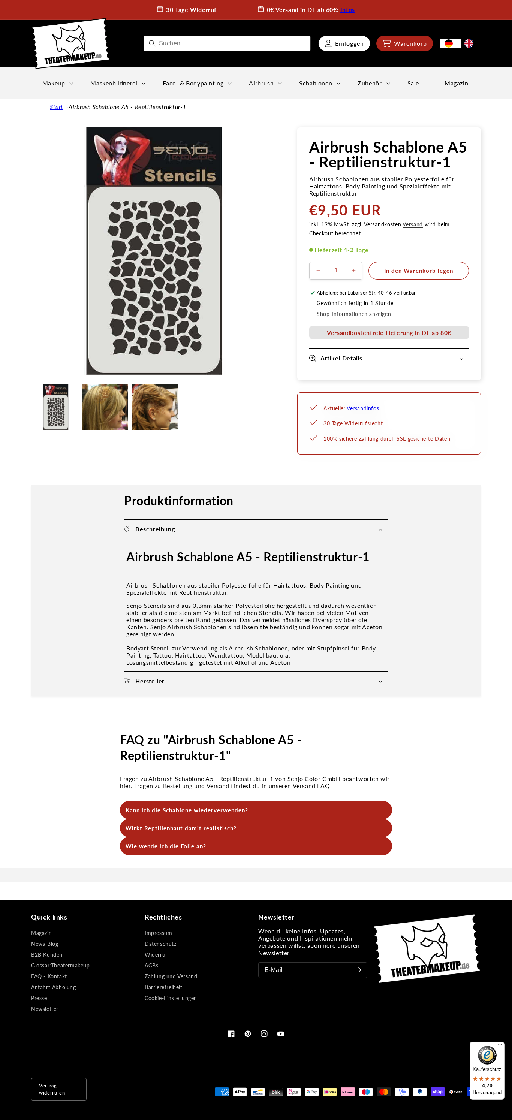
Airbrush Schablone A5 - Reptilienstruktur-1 (127, 106)
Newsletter (44, 1009)
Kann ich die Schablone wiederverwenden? (187, 810)
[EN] (471, 43)
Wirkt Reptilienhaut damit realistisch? (181, 828)
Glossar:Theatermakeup (60, 965)
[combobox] (227, 43)
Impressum (158, 933)
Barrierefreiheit (164, 987)
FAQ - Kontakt (49, 976)
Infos (347, 9)
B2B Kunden (47, 954)
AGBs (151, 965)
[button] (404, 43)
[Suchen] (152, 43)
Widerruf (156, 954)
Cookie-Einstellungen (171, 998)
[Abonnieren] (359, 970)
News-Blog (44, 944)
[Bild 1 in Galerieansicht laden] (56, 407)
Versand (413, 224)
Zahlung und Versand (171, 976)
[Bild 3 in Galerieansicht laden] (155, 407)
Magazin (41, 933)
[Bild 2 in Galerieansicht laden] (105, 407)
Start (56, 106)
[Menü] (500, 1046)
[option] (471, 43)
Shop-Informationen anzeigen (354, 314)
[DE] (450, 43)
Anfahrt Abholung (53, 987)
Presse (39, 998)
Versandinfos (363, 408)
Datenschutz (161, 944)
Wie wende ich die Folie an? (166, 846)
